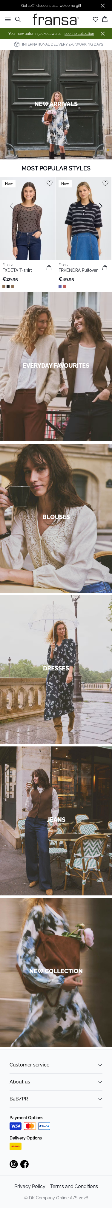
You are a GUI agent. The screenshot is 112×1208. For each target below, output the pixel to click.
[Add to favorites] (49, 183)
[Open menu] (6, 19)
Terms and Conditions (74, 1186)
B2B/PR (19, 1099)
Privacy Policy (29, 1186)
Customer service (29, 1065)
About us (20, 1082)
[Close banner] (102, 5)
